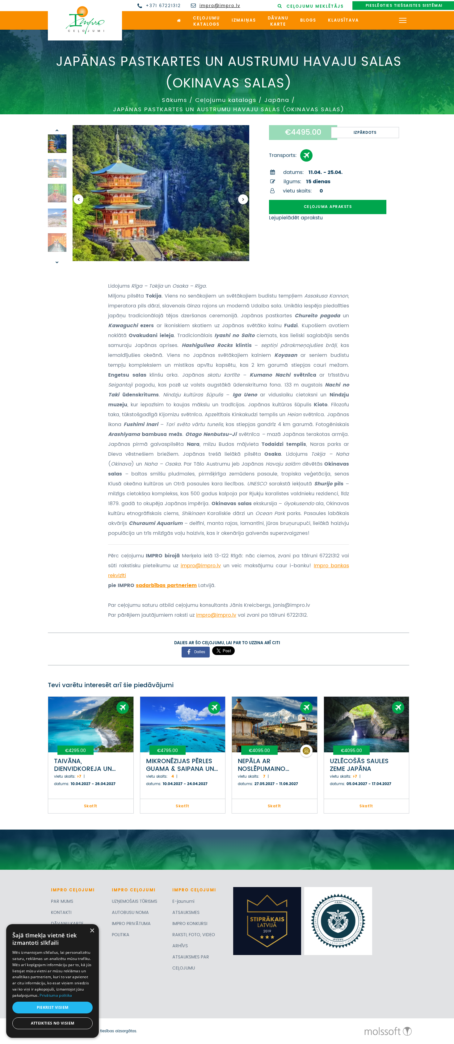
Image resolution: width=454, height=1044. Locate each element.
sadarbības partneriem (166, 585)
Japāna (276, 100)
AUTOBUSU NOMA (130, 912)
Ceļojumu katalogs (225, 100)
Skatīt (91, 806)
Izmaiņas (244, 20)
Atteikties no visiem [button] (52, 1023)
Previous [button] (78, 199)
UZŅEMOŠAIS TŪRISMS (134, 901)
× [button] (92, 930)
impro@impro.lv (220, 6)
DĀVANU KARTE (67, 923)
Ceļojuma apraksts (328, 207)
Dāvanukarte (278, 21)
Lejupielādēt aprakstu (296, 218)
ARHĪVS (180, 945)
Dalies (199, 652)
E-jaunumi (183, 901)
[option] (161, 193)
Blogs (308, 20)
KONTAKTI (61, 912)
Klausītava (343, 20)
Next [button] (243, 199)
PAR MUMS (62, 901)
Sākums (174, 100)
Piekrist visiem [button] (53, 1007)
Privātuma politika (56, 995)
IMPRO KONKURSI (189, 923)
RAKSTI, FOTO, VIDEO (193, 934)
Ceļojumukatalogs (206, 21)
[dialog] (52, 981)
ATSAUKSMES (186, 912)
